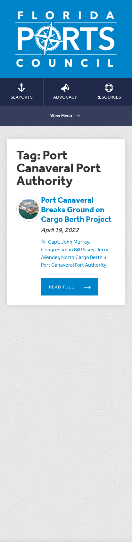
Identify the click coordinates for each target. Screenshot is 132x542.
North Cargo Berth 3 (83, 257)
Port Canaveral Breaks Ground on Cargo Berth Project (76, 209)
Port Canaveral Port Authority (73, 265)
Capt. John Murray (68, 242)
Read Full (61, 287)
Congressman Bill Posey (67, 249)
